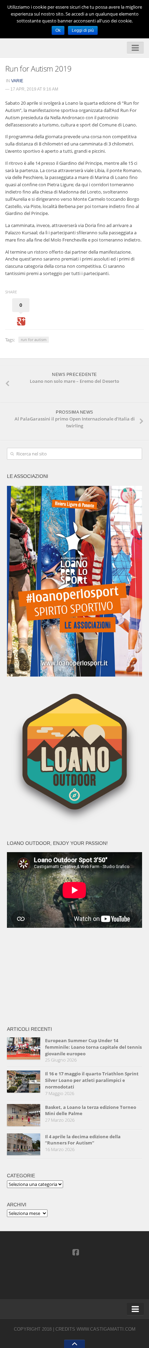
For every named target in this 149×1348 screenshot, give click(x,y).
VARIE (17, 80)
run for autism (33, 339)
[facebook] (75, 1252)
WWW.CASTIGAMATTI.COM (106, 1329)
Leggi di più (83, 30)
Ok (58, 30)
